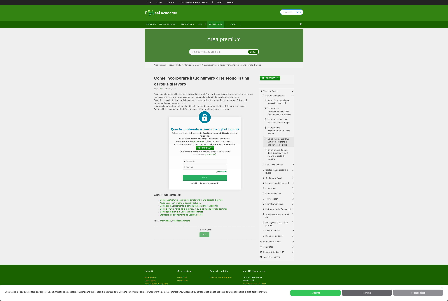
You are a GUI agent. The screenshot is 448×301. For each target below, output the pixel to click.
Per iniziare (151, 24)
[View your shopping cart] (300, 24)
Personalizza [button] (419, 293)
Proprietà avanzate (181, 221)
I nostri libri (182, 277)
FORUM (233, 24)
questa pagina (210, 154)
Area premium (160, 65)
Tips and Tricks (174, 65)
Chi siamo (159, 2)
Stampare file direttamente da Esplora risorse (279, 131)
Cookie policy (150, 281)
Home (149, 2)
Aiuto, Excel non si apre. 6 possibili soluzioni (279, 101)
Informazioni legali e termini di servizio (194, 2)
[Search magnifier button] (300, 12)
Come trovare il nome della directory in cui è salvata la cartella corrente (278, 154)
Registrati (230, 2)
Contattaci (171, 2)
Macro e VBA (186, 24)
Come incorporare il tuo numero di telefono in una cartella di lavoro (232, 65)
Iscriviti (194, 183)
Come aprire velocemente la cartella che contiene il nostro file (279, 111)
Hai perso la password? (209, 183)
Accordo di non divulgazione (156, 284)
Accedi (219, 2)
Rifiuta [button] (367, 293)
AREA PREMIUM (215, 24)
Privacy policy (150, 277)
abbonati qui (198, 141)
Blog (200, 24)
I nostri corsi (182, 281)
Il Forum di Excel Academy (221, 277)
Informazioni (165, 221)
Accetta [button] (316, 293)
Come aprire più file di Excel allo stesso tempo (279, 121)
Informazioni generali (192, 65)
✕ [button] (442, 288)
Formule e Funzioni (167, 24)
